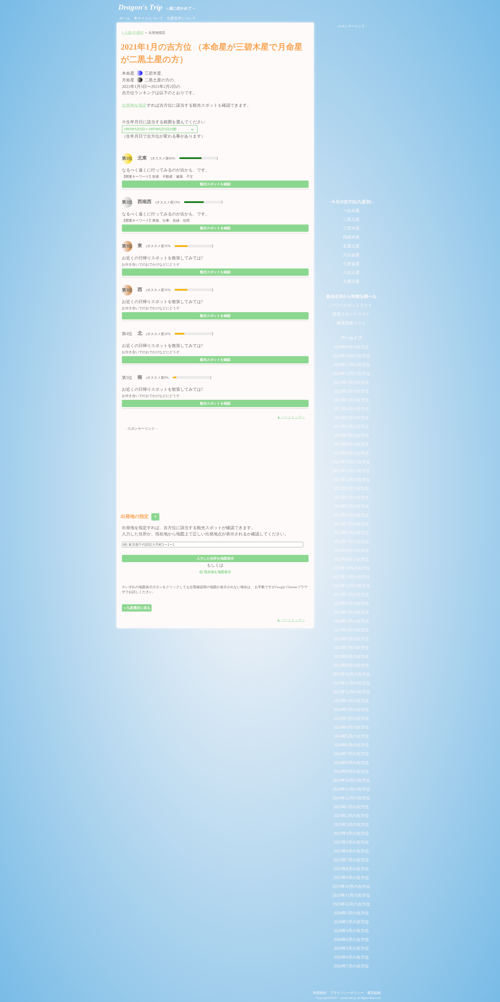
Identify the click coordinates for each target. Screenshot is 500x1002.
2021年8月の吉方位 (351, 444)
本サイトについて (148, 18)
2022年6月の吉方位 (351, 532)
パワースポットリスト (351, 305)
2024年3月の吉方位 (351, 718)
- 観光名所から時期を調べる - (351, 296)
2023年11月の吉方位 (351, 683)
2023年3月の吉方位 (351, 612)
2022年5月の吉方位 (351, 524)
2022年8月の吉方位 (351, 550)
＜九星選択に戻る (136, 608)
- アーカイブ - (351, 338)
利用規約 (320, 993)
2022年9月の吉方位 (351, 559)
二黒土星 (351, 219)
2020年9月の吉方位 (351, 347)
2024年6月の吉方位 (351, 745)
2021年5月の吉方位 (351, 417)
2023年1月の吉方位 (351, 594)
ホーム (124, 18)
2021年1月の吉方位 (351, 382)
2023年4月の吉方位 (351, 621)
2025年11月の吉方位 (351, 895)
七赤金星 (351, 263)
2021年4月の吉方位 (351, 409)
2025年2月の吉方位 (351, 815)
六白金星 (351, 255)
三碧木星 (351, 228)
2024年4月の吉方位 (351, 727)
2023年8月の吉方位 (351, 656)
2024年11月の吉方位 (351, 789)
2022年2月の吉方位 (351, 497)
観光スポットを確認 (215, 184)
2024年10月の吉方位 (351, 780)
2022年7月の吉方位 (351, 541)
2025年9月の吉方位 (351, 877)
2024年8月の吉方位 (351, 762)
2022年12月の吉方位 (351, 585)
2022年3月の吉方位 (351, 506)
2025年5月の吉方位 (351, 842)
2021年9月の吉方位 (351, 453)
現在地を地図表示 (215, 571)
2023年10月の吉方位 (351, 674)
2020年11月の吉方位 (351, 364)
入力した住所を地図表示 (215, 558)
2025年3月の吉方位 (351, 824)
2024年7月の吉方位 (351, 753)
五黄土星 (351, 246)
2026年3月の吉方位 (351, 930)
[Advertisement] (215, 467)
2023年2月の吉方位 (351, 603)
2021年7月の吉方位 (351, 435)
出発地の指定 (139, 516)
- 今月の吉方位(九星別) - (351, 202)
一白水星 (351, 210)
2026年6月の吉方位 (351, 957)
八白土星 (351, 272)
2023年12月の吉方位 (351, 692)
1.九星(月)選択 (132, 33)
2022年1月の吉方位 (351, 488)
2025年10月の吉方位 (351, 886)
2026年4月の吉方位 (351, 939)
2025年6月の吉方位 (351, 851)
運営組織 (374, 993)
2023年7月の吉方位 (351, 647)
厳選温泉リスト (351, 323)
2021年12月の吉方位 (351, 479)
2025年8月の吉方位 (351, 868)
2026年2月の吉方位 (351, 922)
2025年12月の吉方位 (351, 904)
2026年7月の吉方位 (351, 966)
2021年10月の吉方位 (351, 462)
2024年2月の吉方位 (351, 709)
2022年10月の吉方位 (351, 568)
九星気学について (181, 18)
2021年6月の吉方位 (351, 426)
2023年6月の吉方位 (351, 639)
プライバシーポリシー (347, 993)
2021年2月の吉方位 (351, 391)
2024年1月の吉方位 (351, 700)
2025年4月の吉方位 (351, 833)
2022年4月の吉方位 (351, 515)
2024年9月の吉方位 (351, 771)
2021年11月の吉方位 (351, 470)
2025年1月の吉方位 (351, 807)
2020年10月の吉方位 (351, 356)
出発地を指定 (134, 105)
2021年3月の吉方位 (351, 400)
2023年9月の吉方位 (351, 665)
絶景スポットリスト (351, 314)
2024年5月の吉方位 (351, 736)
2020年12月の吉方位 (351, 373)
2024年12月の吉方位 (351, 798)
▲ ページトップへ (291, 417)
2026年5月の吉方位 (351, 948)
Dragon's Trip (156, 7)
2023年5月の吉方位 (351, 630)
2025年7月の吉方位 (351, 860)
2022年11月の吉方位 (351, 577)
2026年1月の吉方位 (351, 913)
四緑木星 (351, 237)
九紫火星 (351, 281)
